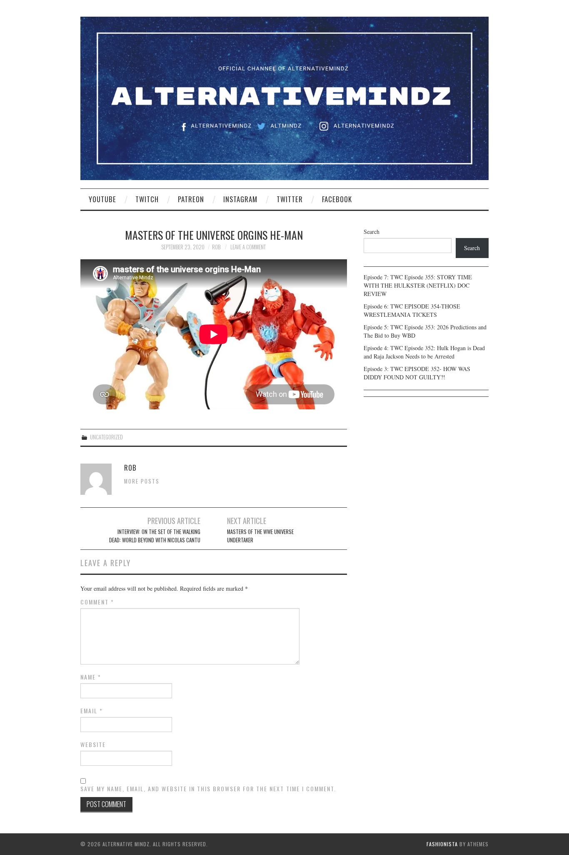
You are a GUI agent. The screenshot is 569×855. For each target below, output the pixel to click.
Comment (97, 602)
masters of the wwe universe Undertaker (260, 536)
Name (90, 677)
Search (371, 232)
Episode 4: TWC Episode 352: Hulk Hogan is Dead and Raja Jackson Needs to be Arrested (424, 352)
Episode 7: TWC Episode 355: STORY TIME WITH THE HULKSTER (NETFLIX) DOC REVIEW (418, 285)
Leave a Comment (248, 247)
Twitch (147, 199)
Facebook (337, 199)
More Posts (142, 481)
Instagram (240, 199)
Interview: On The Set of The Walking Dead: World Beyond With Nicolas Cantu (154, 536)
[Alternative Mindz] (284, 97)
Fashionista (442, 844)
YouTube (102, 199)
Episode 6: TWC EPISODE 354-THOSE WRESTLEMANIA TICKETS (412, 310)
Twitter (290, 199)
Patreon (191, 199)
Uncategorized (106, 437)
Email (91, 711)
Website (93, 744)
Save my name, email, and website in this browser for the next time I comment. (208, 789)
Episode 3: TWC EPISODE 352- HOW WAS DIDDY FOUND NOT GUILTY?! (417, 373)
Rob (216, 247)
